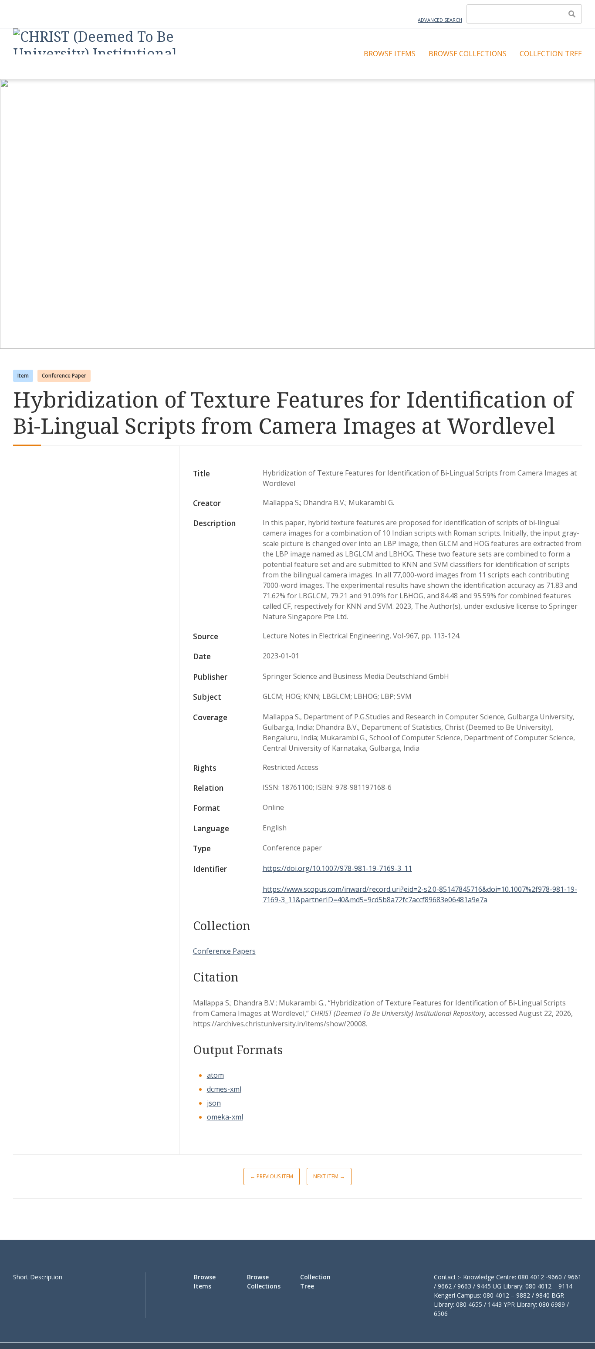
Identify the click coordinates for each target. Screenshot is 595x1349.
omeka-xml (225, 1117)
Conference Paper (64, 375)
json (214, 1103)
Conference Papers (224, 951)
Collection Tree (551, 53)
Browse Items (390, 53)
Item (23, 375)
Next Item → (329, 1176)
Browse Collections (468, 53)
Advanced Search (440, 20)
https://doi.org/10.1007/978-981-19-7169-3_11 (337, 868)
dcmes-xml (224, 1089)
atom (215, 1075)
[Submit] (572, 14)
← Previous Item (271, 1176)
